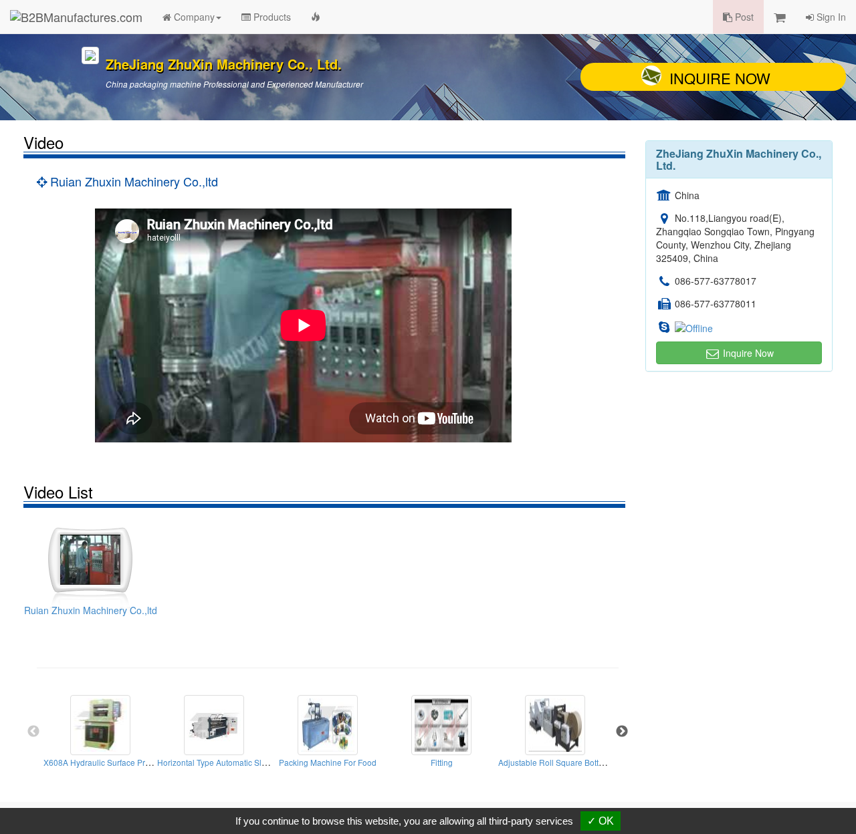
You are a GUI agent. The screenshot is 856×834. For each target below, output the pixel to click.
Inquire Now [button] (747, 353)
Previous (33, 731)
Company (193, 16)
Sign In (830, 16)
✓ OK (600, 821)
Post (743, 16)
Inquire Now (719, 77)
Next (622, 731)
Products (271, 16)
